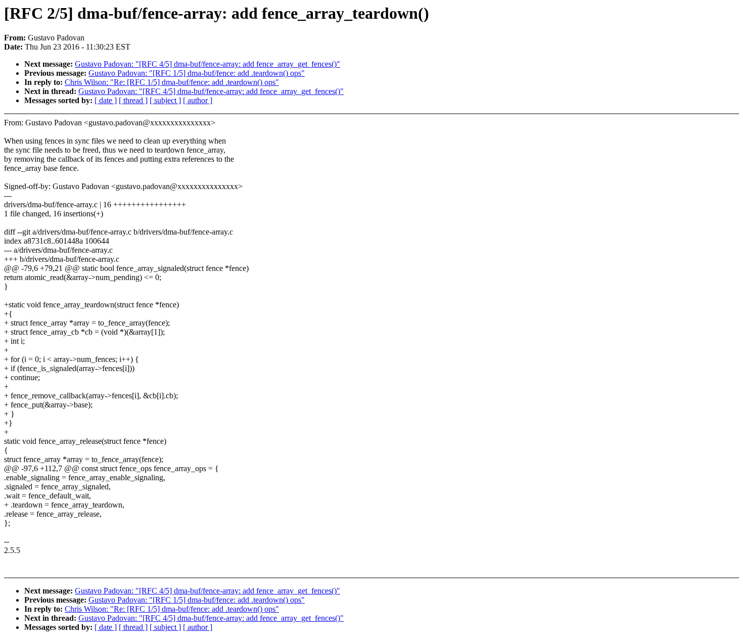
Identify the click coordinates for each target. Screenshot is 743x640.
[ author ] (197, 100)
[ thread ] (133, 100)
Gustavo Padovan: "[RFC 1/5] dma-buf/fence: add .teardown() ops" (196, 73)
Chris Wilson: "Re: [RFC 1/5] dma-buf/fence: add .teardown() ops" (172, 82)
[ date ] (106, 100)
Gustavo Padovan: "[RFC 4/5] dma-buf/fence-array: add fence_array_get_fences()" (207, 64)
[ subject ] (165, 100)
